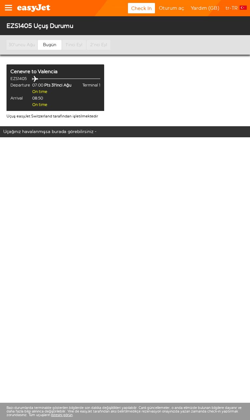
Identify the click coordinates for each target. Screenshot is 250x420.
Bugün (49, 44)
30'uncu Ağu (21, 44)
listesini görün (62, 415)
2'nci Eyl (98, 44)
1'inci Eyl (74, 44)
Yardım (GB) (205, 8)
